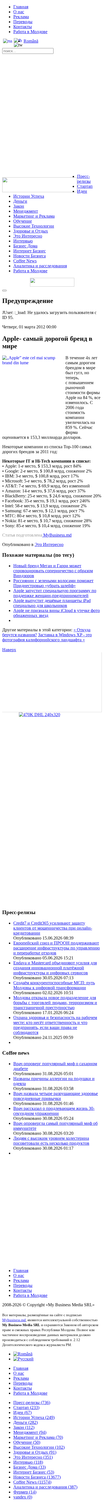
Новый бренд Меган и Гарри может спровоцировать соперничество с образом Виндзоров (53, 570)
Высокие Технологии (33, 226)
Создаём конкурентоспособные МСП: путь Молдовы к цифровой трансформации (54, 985)
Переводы (22, 21)
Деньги (20, 201)
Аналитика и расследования (40, 265)
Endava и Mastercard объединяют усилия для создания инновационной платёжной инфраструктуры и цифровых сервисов (55, 968)
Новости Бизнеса (29, 256)
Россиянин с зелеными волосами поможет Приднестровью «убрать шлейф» (53, 583)
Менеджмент (25, 211)
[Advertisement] (52, 115)
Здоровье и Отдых (30, 231)
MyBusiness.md (57, 535)
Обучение (22, 221)
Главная (20, 6)
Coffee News (25, 260)
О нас (18, 11)
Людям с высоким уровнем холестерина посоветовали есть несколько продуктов (51, 1141)
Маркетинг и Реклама (34, 216)
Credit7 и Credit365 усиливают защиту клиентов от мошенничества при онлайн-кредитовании (52, 928)
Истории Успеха (28, 196)
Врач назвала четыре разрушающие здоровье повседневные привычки (55, 1096)
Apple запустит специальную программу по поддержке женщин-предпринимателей (54, 593)
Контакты (22, 26)
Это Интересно (27, 236)
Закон (18, 206)
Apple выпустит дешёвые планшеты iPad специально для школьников (52, 603)
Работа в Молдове (30, 31)
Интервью (23, 241)
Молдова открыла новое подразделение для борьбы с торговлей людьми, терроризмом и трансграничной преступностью (55, 1002)
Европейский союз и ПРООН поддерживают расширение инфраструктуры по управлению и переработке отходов (56, 948)
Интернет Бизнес (29, 251)
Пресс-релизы (84, 179)
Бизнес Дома (25, 246)
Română (31, 41)
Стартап (85, 186)
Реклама (21, 16)
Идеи (82, 191)
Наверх (9, 649)
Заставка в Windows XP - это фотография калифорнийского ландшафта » (47, 637)
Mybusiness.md (14, 1320)
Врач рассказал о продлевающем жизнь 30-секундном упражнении (54, 1111)
